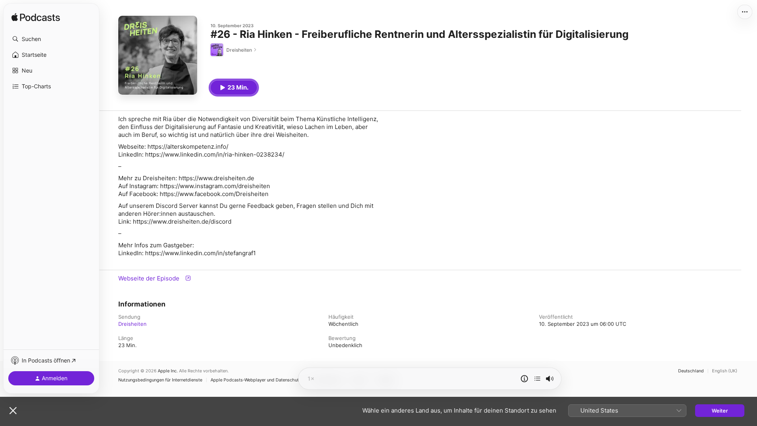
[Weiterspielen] (537, 378)
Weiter (720, 410)
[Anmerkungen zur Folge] (524, 378)
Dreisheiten (132, 324)
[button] (51, 39)
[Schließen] (13, 410)
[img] (35, 18)
